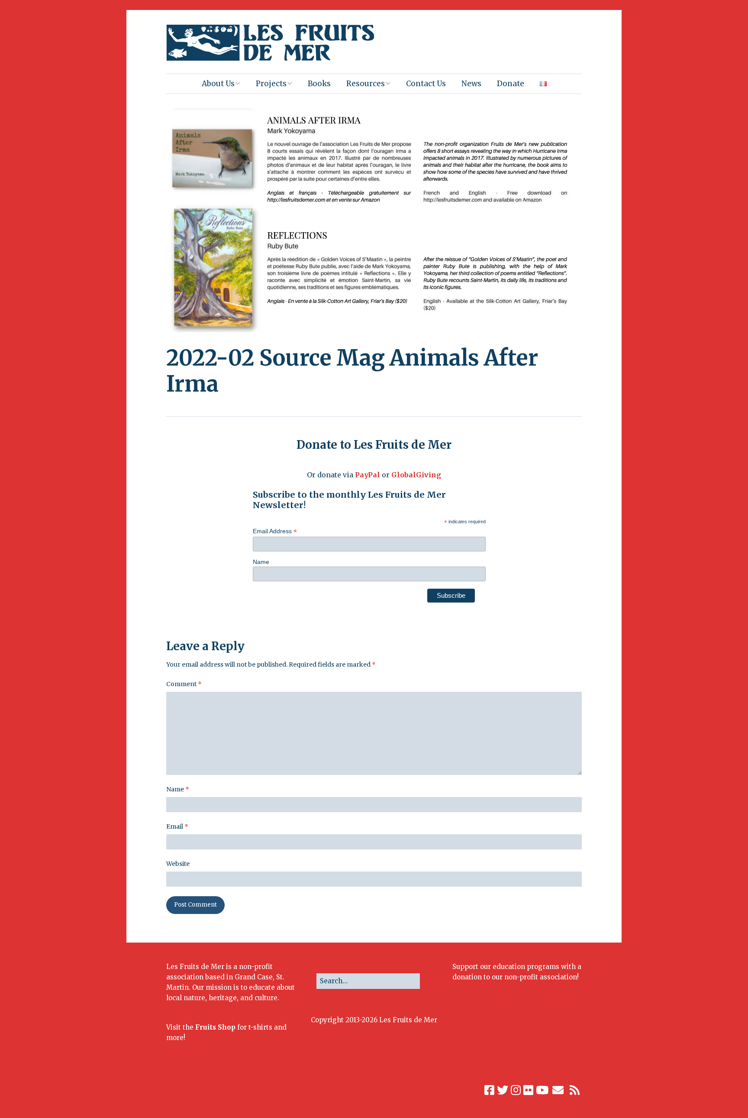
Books (319, 83)
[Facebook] (489, 1090)
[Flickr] (528, 1090)
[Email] (558, 1090)
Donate (510, 83)
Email (177, 826)
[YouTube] (542, 1090)
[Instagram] (516, 1090)
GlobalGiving (416, 474)
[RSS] (575, 1090)
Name (261, 561)
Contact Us (426, 83)
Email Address (275, 531)
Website (178, 864)
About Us (218, 83)
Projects (271, 83)
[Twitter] (502, 1090)
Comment (184, 684)
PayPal (367, 474)
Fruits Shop (215, 1027)
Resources (365, 83)
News (471, 83)
